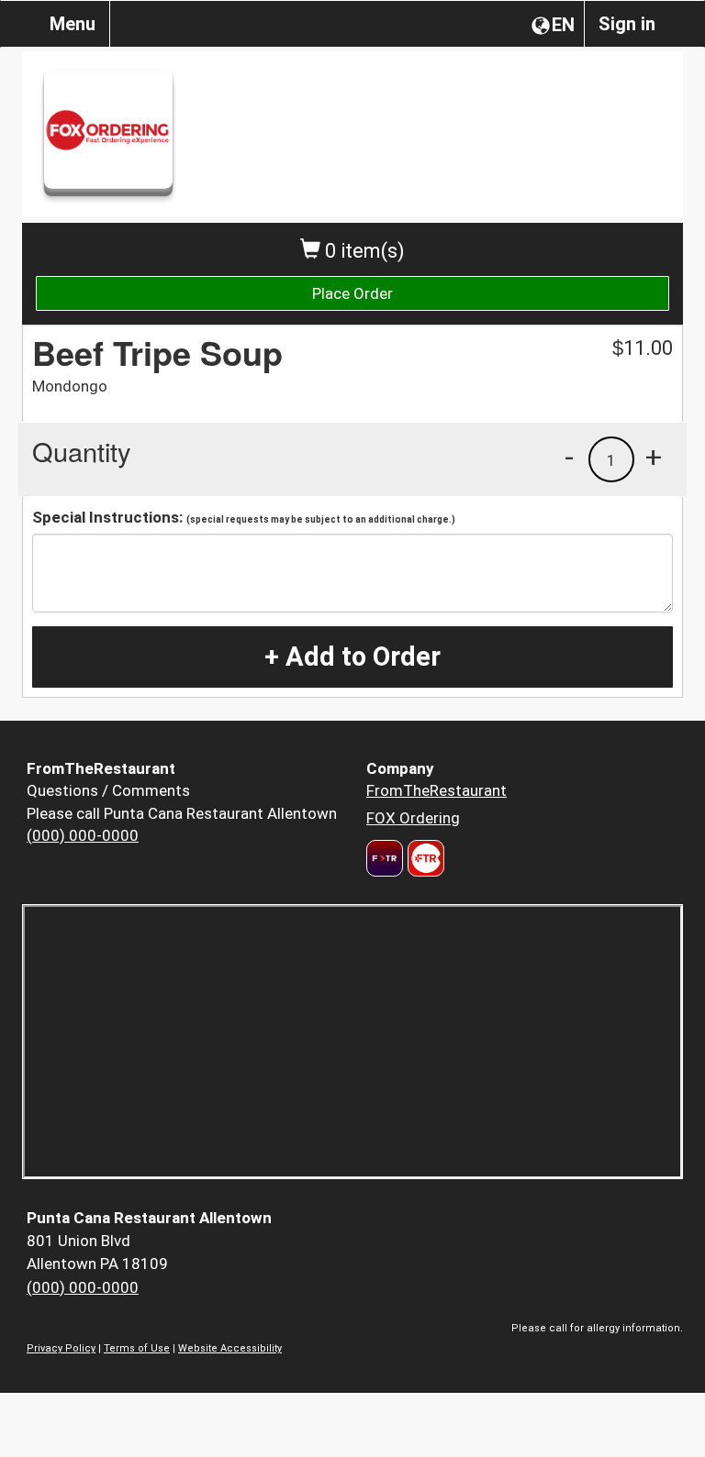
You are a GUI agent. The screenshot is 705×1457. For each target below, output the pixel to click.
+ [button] (653, 456)
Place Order (352, 293)
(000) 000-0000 (83, 835)
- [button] (569, 456)
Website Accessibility (230, 1348)
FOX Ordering (413, 818)
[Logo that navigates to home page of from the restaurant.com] (384, 858)
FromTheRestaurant (436, 790)
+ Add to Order (352, 656)
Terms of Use (137, 1348)
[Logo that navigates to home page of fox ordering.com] (423, 858)
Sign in (627, 24)
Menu (72, 24)
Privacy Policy (61, 1348)
